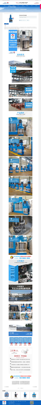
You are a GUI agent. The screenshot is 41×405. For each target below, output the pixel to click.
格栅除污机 (14, 5)
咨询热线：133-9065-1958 (22, 20)
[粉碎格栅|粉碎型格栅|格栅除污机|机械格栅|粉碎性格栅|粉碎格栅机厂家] (8, 3)
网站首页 (7, 13)
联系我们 (36, 0)
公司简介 (32, 5)
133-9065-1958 (36, 3)
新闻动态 (38, 0)
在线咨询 (28, 20)
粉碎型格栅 (9, 5)
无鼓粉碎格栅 (23, 9)
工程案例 (23, 5)
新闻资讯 (27, 5)
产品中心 (18, 5)
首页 (4, 5)
